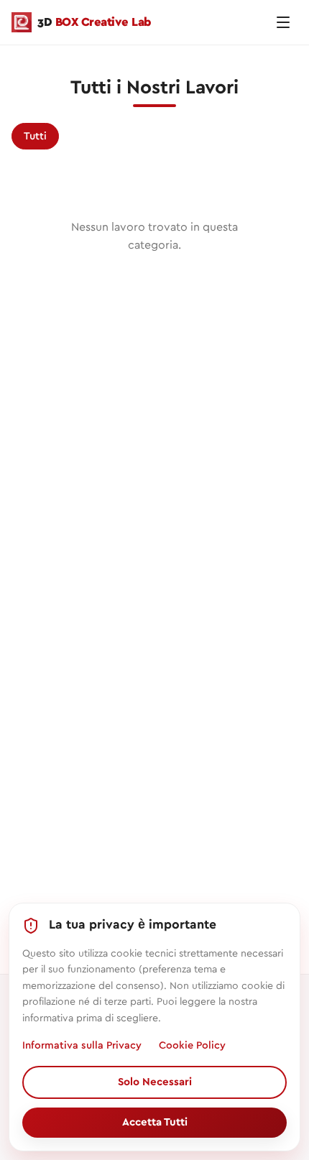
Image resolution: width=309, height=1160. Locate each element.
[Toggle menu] (283, 22)
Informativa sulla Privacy (82, 1045)
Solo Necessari (155, 1082)
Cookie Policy (192, 1045)
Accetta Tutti (155, 1122)
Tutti (35, 136)
